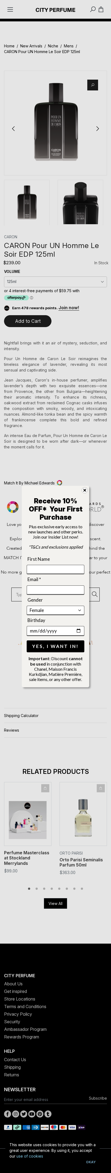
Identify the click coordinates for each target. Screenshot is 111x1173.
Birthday (36, 620)
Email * (34, 579)
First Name (38, 559)
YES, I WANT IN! (55, 646)
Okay (91, 1162)
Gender (35, 599)
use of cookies (29, 1156)
